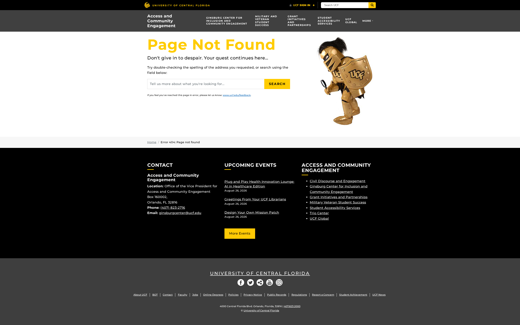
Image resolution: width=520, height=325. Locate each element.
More (366, 20)
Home (151, 142)
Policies (233, 294)
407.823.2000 (292, 306)
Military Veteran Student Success (338, 202)
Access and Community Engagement (161, 21)
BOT (155, 294)
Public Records (276, 294)
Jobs (195, 294)
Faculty (182, 294)
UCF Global (351, 21)
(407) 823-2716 (172, 208)
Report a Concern (323, 294)
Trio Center (319, 213)
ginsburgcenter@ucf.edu (180, 213)
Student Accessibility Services (329, 20)
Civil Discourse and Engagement (337, 181)
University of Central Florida (260, 273)
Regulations (299, 294)
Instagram (279, 282)
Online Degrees (213, 294)
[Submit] (372, 5)
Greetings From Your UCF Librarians (255, 199)
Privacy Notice (253, 294)
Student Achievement (353, 294)
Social (260, 282)
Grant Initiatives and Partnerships (299, 21)
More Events (239, 233)
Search (277, 84)
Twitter (250, 282)
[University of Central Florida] (177, 5)
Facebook (240, 282)
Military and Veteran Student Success (266, 21)
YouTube (269, 282)
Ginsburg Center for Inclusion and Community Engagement (226, 20)
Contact (168, 294)
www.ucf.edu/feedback (237, 95)
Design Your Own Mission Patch (251, 212)
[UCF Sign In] (302, 5)
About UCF (140, 294)
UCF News (379, 294)
